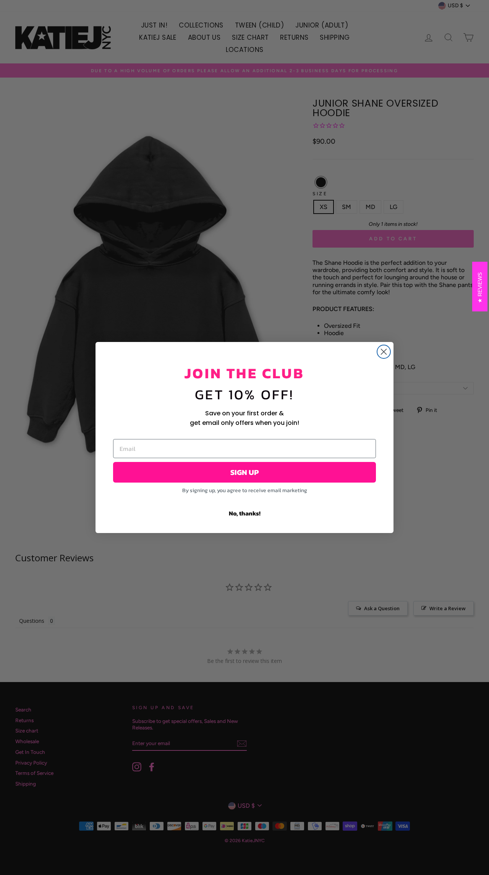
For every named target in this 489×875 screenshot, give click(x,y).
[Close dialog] (383, 351)
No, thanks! (245, 513)
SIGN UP (244, 472)
